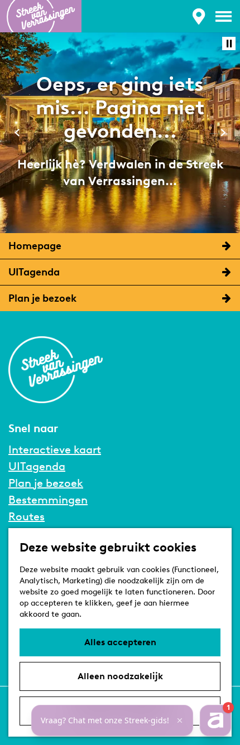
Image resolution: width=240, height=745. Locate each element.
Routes (26, 516)
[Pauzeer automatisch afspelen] (229, 43)
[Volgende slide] (223, 132)
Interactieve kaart (54, 449)
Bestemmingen (48, 499)
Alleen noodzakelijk (120, 676)
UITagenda (36, 466)
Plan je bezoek (45, 483)
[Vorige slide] (17, 132)
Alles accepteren (120, 642)
